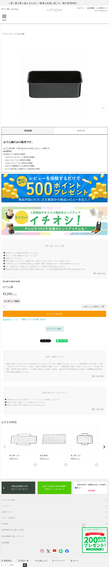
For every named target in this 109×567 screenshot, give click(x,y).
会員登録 (91, 8)
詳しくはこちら (99, 273)
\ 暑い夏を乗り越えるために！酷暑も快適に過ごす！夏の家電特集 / (37, 3)
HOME (4, 34)
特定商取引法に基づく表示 (13, 530)
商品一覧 (25, 560)
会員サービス (7, 512)
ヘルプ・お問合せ (8, 518)
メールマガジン (102, 11)
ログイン (81, 8)
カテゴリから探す (8, 500)
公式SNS (5, 524)
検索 (25, 565)
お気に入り (43, 560)
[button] (4, 447)
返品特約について (10, 320)
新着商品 (8, 560)
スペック (81, 131)
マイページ (60, 560)
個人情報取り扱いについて (13, 536)
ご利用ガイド (103, 8)
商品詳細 (28, 131)
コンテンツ (6, 506)
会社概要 (5, 543)
